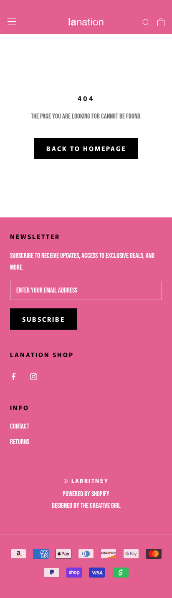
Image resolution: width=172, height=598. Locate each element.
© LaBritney (86, 480)
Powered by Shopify (86, 494)
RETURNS (19, 442)
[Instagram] (33, 377)
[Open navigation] (12, 21)
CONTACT (19, 426)
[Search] (146, 22)
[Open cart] (160, 22)
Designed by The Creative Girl (86, 506)
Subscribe (43, 319)
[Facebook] (13, 377)
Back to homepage (86, 148)
